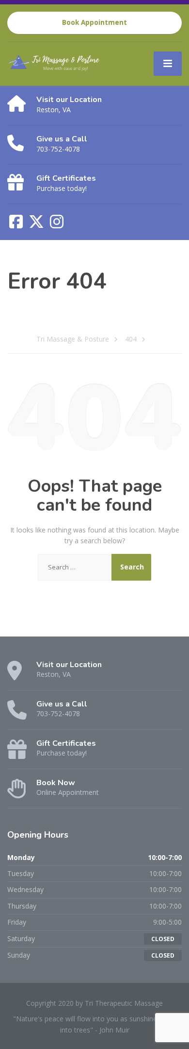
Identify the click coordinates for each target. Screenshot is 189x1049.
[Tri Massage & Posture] (59, 61)
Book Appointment (94, 22)
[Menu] (168, 64)
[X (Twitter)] (37, 224)
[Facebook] (17, 224)
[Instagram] (56, 224)
